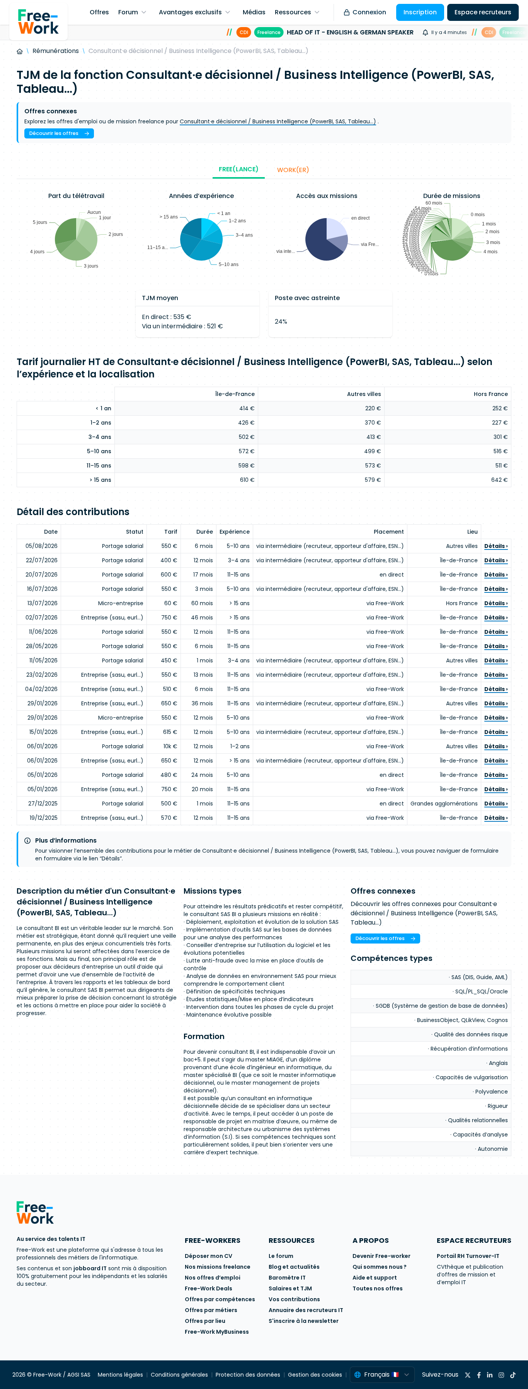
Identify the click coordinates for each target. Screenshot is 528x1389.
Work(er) (293, 170)
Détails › (496, 546)
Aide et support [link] (375, 1277)
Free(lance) (239, 169)
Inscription (420, 12)
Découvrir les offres (53, 133)
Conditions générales (179, 1375)
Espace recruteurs (483, 12)
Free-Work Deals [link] (208, 1288)
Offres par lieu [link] (205, 1321)
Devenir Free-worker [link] (381, 1256)
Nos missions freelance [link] (217, 1267)
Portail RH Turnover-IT (468, 1256)
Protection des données (248, 1375)
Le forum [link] (281, 1256)
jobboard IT (90, 1268)
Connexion (369, 12)
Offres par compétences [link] (220, 1299)
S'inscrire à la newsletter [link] (304, 1321)
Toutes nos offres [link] (378, 1288)
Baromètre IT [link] (287, 1277)
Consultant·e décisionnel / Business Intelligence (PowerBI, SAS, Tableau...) (278, 121)
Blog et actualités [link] (294, 1267)
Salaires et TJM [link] (290, 1288)
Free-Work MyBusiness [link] (217, 1332)
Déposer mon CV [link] (208, 1256)
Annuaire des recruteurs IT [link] (306, 1310)
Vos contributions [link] (294, 1299)
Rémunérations (55, 50)
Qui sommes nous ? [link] (380, 1267)
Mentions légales (120, 1375)
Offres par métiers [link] (211, 1310)
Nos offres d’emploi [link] (212, 1277)
